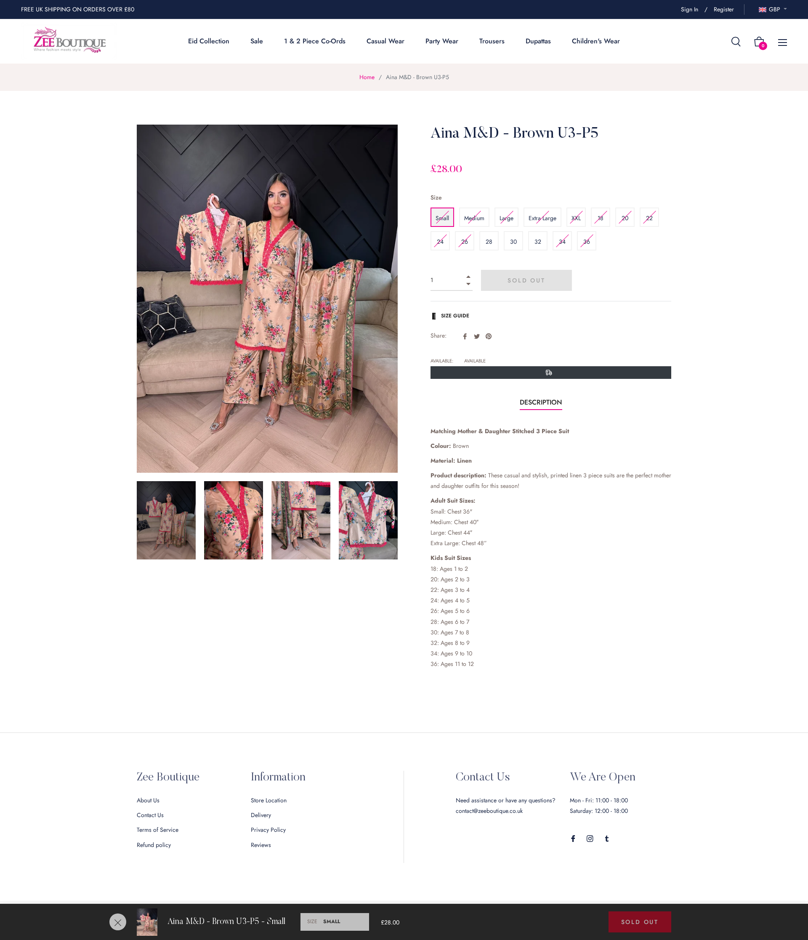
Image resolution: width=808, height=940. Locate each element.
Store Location (269, 800)
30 (513, 241)
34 (562, 241)
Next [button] (391, 520)
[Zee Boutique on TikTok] (606, 838)
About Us (148, 800)
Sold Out (640, 922)
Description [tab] (541, 402)
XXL (576, 218)
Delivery (261, 815)
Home (367, 77)
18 (600, 218)
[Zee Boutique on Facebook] (573, 838)
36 (586, 241)
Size (436, 197)
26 (464, 241)
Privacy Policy (268, 829)
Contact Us (150, 815)
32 (537, 241)
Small (442, 218)
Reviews (261, 845)
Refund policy (154, 845)
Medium (474, 218)
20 (625, 218)
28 (489, 241)
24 (440, 241)
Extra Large (542, 218)
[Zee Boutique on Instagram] (590, 838)
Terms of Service (157, 829)
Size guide (454, 316)
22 (649, 218)
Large (506, 218)
